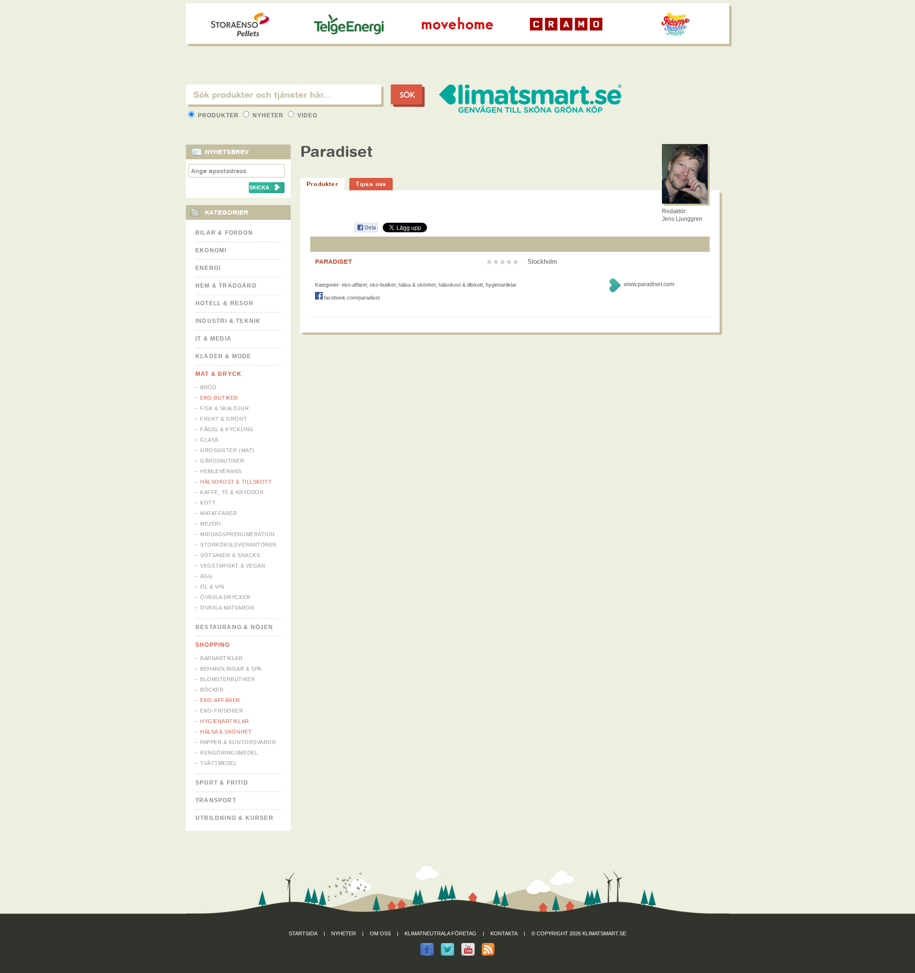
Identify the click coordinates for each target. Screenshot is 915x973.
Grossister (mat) (227, 450)
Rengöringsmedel (229, 753)
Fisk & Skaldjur (224, 408)
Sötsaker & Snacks (230, 555)
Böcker (212, 690)
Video (306, 115)
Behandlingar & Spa (231, 669)
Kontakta (504, 933)
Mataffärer (218, 513)
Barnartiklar (221, 658)
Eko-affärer (220, 700)
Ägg (206, 576)
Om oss (380, 933)
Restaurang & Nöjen (234, 627)
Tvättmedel (218, 763)
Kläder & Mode (223, 356)
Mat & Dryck (218, 374)
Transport (215, 800)
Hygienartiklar (224, 721)
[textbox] (283, 94)
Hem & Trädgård (226, 285)
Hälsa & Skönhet (226, 732)
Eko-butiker (219, 398)
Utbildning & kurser (234, 818)
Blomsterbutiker (227, 679)
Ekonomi (210, 250)
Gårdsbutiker (222, 461)
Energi (208, 268)
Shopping (212, 645)
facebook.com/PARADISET (351, 297)
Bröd (208, 387)
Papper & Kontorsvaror (238, 742)
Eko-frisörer (222, 711)
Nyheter (268, 115)
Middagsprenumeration (237, 534)
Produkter (218, 115)
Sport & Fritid (221, 782)
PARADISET (333, 261)
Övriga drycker (225, 597)
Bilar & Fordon (224, 232)
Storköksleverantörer (238, 545)
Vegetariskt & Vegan (232, 566)
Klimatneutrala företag (441, 933)
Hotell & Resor (224, 303)
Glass (209, 440)
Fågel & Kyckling (227, 429)
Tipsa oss (371, 183)
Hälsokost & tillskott (236, 482)
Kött (207, 503)
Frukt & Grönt (223, 419)
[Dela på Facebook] (366, 230)
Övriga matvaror (227, 608)
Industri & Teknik (228, 321)
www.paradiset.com (649, 284)
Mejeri (210, 524)
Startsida (303, 933)
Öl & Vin (212, 587)
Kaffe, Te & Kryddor (232, 492)
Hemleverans (221, 471)
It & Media (213, 338)
